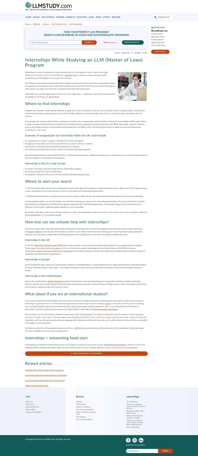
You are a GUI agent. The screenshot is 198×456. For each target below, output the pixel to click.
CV (76, 328)
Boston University (55, 281)
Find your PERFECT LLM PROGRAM (87, 353)
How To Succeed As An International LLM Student (46, 375)
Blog (91, 17)
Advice (36, 17)
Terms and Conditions (34, 412)
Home (28, 17)
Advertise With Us (32, 407)
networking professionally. (115, 345)
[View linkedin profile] (141, 440)
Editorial (36, 24)
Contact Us (30, 404)
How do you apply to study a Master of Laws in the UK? (136, 406)
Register (116, 17)
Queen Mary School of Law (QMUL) (49, 245)
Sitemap (79, 402)
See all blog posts (132, 427)
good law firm (71, 75)
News (98, 17)
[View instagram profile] (134, 440)
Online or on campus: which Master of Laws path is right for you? (134, 422)
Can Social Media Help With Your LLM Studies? (45, 381)
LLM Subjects (81, 417)
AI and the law (131, 402)
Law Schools (48, 17)
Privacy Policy (31, 409)
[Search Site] (156, 17)
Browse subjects (131, 42)
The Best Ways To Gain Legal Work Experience (44, 370)
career (108, 304)
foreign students (35, 232)
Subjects (70, 17)
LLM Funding (81, 404)
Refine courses (109, 42)
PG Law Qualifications (84, 419)
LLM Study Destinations (85, 409)
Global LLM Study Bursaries (36, 386)
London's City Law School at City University (54, 251)
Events (106, 17)
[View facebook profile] (128, 440)
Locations (82, 17)
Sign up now (160, 51)
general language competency (105, 309)
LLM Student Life (59, 24)
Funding (60, 17)
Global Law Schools (83, 407)
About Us (29, 402)
